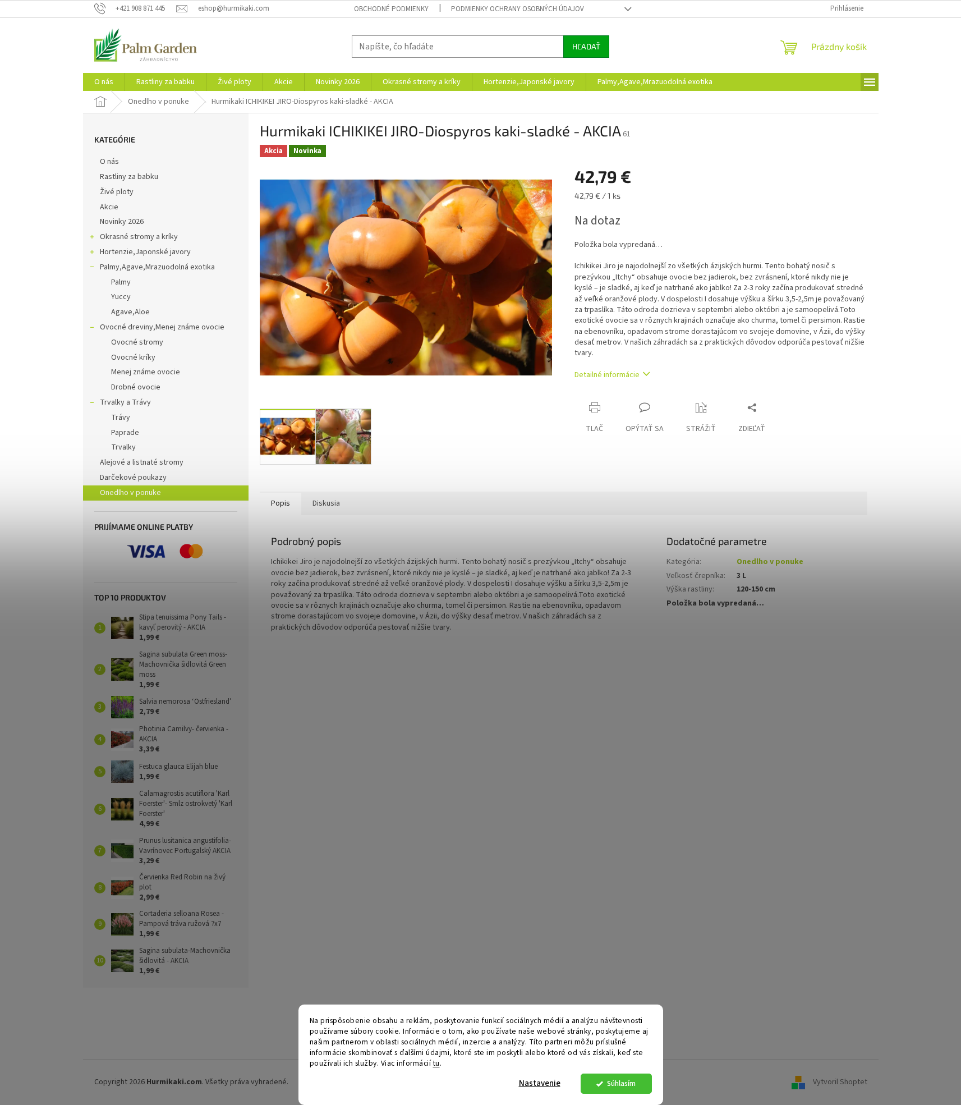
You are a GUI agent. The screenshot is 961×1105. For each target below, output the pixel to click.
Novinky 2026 (122, 221)
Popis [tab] (280, 503)
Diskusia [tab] (326, 503)
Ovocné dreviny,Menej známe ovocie (162, 327)
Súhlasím (621, 1083)
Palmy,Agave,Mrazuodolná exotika (157, 267)
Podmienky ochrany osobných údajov (517, 9)
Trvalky (123, 447)
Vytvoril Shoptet (840, 1082)
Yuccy (121, 296)
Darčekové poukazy (133, 477)
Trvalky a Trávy (125, 402)
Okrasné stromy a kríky (139, 236)
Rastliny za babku (129, 176)
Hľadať (586, 46)
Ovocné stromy (137, 342)
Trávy (120, 417)
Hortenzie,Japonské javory (145, 252)
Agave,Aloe (130, 312)
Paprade (125, 432)
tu (436, 1063)
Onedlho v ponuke (130, 492)
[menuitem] (104, 82)
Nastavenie (539, 1083)
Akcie (109, 207)
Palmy (121, 282)
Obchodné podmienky (391, 9)
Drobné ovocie (135, 387)
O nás (109, 161)
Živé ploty (117, 192)
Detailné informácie (607, 374)
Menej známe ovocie (145, 372)
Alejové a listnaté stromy (141, 462)
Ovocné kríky (133, 357)
